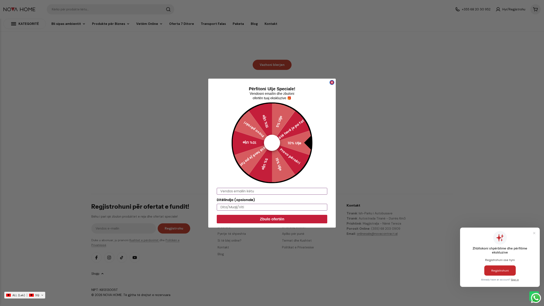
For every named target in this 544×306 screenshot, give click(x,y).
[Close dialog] (332, 82)
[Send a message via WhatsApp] (536, 298)
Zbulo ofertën (272, 219)
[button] (24, 295)
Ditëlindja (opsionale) (236, 199)
